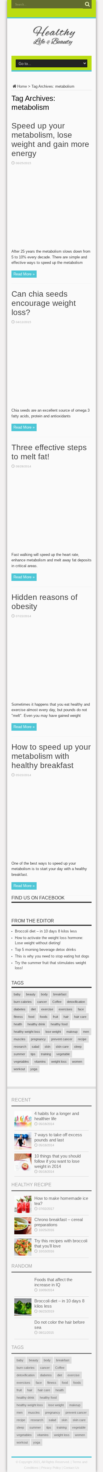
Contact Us (71, 1467)
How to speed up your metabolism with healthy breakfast (51, 756)
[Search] (87, 4)
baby (17, 994)
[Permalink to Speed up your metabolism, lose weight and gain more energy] (51, 247)
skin (47, 1046)
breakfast (59, 994)
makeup (72, 1031)
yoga (33, 1069)
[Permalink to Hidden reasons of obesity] (51, 700)
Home (22, 86)
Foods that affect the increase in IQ (53, 1282)
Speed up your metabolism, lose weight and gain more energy (50, 139)
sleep (78, 1046)
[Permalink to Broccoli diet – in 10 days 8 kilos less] (22, 1314)
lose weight (53, 1031)
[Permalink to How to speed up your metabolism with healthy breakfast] (51, 859)
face (81, 1009)
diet (33, 1009)
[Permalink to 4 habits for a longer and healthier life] (22, 1127)
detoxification (76, 1001)
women (77, 1061)
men (86, 1031)
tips (33, 1054)
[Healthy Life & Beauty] (51, 41)
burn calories (23, 1001)
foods (43, 1016)
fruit (55, 1016)
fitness (18, 1016)
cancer (42, 1001)
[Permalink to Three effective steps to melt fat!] (51, 550)
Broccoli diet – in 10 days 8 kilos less (46, 931)
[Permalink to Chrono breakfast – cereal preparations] (22, 1233)
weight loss (59, 1061)
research (20, 1046)
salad (35, 1046)
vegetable (63, 1054)
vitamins (40, 1061)
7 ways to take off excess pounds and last (58, 1137)
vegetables (21, 1061)
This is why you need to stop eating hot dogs (52, 956)
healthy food (59, 1024)
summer (19, 1054)
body (44, 994)
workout (19, 1069)
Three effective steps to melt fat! (49, 452)
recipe (82, 1039)
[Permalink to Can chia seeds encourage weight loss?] (51, 406)
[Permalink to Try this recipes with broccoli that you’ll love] (22, 1254)
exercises (65, 1009)
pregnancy (38, 1039)
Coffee (57, 1001)
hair (66, 1016)
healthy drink (36, 1024)
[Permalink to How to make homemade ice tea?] (22, 1212)
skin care (62, 1046)
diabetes (19, 1009)
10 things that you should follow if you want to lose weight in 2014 (57, 1161)
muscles (19, 1039)
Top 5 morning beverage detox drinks (45, 949)
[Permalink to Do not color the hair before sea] (22, 1335)
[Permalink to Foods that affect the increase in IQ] (22, 1293)
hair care (80, 1016)
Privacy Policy (51, 1467)
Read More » (24, 274)
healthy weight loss (27, 1031)
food (31, 1016)
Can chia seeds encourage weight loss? (43, 303)
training (46, 1054)
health (18, 1024)
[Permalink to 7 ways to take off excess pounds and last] (22, 1148)
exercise (47, 1009)
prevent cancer (61, 1039)
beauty (30, 994)
